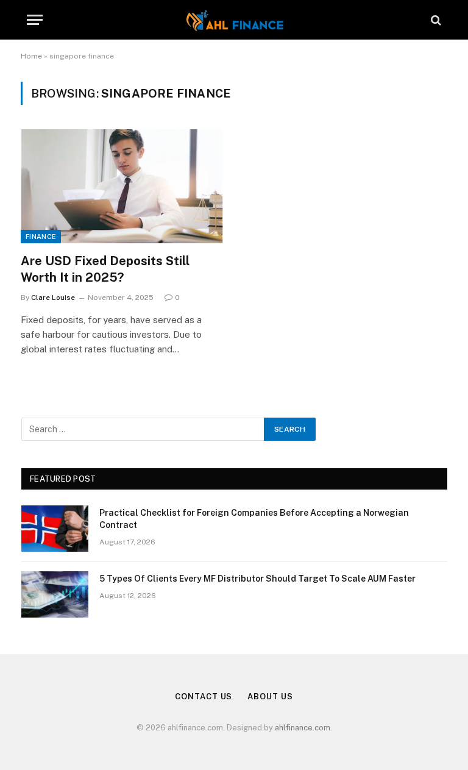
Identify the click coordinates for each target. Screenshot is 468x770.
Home (31, 56)
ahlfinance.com (302, 727)
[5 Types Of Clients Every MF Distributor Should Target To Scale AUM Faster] (54, 594)
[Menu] (35, 20)
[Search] (434, 20)
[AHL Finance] (234, 20)
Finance (41, 236)
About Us (269, 696)
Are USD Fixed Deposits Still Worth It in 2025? (105, 269)
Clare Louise (53, 297)
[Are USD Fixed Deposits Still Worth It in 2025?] (122, 186)
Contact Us (203, 696)
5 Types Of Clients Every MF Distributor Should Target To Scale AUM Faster (257, 578)
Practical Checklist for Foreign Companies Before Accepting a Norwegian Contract (254, 519)
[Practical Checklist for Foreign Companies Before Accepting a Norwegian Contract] (54, 528)
